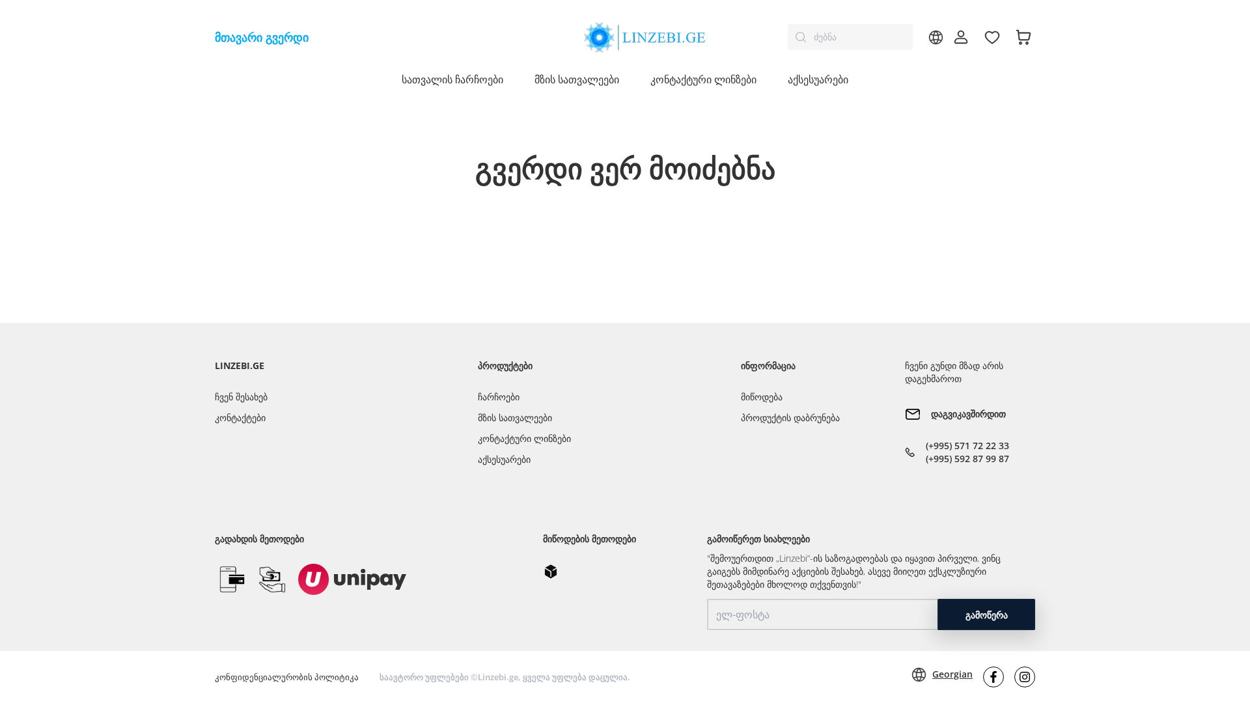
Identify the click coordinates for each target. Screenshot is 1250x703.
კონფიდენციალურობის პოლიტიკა (287, 677)
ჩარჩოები (499, 397)
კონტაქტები (240, 417)
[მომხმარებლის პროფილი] (961, 37)
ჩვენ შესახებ (241, 397)
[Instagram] (1024, 677)
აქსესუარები (818, 79)
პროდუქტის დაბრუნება (790, 417)
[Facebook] (993, 677)
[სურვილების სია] (992, 37)
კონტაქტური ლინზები (524, 438)
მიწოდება (762, 397)
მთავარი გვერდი (262, 37)
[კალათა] (1023, 37)
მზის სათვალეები (515, 417)
